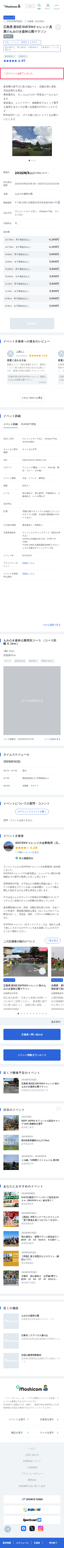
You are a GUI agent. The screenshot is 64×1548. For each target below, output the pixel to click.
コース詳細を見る (52, 739)
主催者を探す (47, 1419)
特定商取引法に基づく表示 (32, 1486)
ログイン (48, 9)
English (30, 6)
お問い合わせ (32, 1454)
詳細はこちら (28, 563)
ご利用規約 (32, 1467)
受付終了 (53, 1542)
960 (28, 852)
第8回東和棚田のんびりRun (35, 1140)
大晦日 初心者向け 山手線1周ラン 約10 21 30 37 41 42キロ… (40, 1277)
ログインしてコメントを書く (32, 811)
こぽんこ (20, 351)
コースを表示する (32, 700)
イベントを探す (17, 1419)
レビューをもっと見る (32, 397)
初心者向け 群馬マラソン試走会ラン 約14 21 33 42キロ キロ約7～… (41, 1238)
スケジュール (22, 1542)
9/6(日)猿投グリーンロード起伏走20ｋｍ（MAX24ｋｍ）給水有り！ (40, 1199)
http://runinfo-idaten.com (34, 460)
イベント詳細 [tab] (10, 424)
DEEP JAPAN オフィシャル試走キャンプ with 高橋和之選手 (40, 1122)
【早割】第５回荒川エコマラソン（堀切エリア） (40, 1258)
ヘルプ (32, 1448)
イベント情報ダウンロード (32, 1054)
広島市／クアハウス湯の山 (34, 1335)
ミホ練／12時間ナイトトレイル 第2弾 (40, 1160)
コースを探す (47, 1432)
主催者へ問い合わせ (32, 1034)
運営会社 (32, 1479)
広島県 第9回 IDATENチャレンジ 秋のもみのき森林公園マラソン (40, 1085)
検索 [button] (39, 9)
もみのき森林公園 (30, 1315)
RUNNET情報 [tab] (28, 424)
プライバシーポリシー (32, 1473)
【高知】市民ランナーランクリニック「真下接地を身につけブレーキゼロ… (40, 1218)
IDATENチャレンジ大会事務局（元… (37, 842)
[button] (29, 160)
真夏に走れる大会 (16, 360)
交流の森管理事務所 (31, 1355)
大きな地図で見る (52, 624)
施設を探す (17, 1432)
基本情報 (7, 1542)
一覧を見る (52, 940)
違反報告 (56, 1021)
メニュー (56, 9)
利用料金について (32, 1461)
